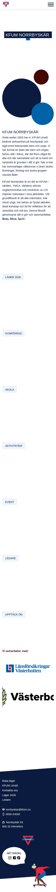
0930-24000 (13, 814)
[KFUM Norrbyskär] (14, 858)
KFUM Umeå (10, 785)
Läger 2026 (9, 795)
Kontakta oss (10, 790)
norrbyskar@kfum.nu (18, 809)
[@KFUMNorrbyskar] (9, 858)
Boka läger (8, 780)
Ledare (6, 799)
